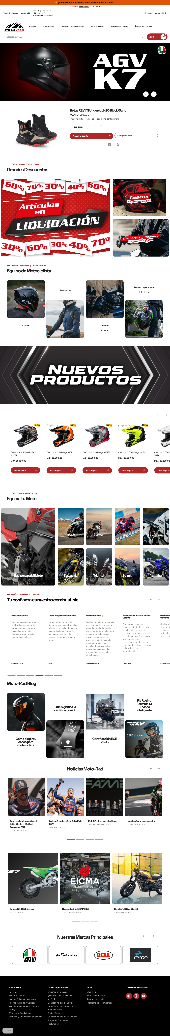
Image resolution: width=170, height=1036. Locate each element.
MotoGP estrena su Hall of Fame (102, 821)
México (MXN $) (161, 13)
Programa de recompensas (99, 1003)
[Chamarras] (65, 309)
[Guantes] (105, 309)
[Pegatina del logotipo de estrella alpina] (66, 955)
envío (89, 119)
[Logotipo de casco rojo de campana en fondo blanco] (103, 955)
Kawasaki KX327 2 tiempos (22, 909)
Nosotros (13, 992)
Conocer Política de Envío (60, 1003)
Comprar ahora (124, 135)
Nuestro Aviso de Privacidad (22, 1003)
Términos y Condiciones (20, 1013)
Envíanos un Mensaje (57, 992)
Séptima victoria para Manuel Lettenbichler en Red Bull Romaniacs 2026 (23, 824)
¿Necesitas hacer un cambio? (61, 995)
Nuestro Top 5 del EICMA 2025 (75, 909)
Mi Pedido (52, 999)
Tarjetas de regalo (95, 999)
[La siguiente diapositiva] (154, 94)
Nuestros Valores (17, 995)
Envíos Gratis (54, 1013)
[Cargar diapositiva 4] (45, 94)
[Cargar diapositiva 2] (26, 94)
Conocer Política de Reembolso (63, 1016)
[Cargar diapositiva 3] (35, 94)
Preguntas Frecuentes (58, 1020)
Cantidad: (78, 127)
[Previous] (158, 415)
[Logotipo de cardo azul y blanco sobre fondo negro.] (140, 955)
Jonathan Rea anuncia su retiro (141, 821)
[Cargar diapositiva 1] (17, 94)
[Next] (166, 415)
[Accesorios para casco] (144, 309)
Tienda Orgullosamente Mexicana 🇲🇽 (16, 13)
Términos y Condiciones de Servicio (26, 1016)
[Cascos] (26, 309)
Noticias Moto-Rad (96, 995)
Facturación (53, 1024)
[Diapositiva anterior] (146, 94)
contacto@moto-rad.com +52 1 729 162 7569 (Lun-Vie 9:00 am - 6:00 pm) (43, 13)
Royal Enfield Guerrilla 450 (126, 909)
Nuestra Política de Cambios (22, 999)
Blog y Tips (92, 992)
